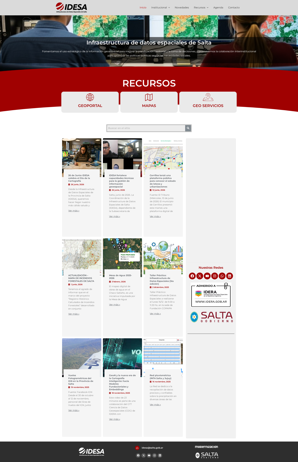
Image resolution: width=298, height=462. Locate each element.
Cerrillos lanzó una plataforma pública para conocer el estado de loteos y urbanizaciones (163, 181)
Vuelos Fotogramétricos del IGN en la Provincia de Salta (80, 379)
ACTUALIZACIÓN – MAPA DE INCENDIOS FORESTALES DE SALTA (81, 278)
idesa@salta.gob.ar (152, 447)
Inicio (143, 7)
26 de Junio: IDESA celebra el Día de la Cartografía (79, 178)
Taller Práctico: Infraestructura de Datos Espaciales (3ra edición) (162, 279)
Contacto (234, 7)
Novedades (182, 7)
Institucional (159, 7)
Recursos (199, 7)
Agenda (218, 7)
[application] (168, 7)
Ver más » (73, 210)
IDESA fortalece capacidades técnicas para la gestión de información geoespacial (121, 181)
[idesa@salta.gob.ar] (137, 448)
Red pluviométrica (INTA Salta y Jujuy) (160, 377)
